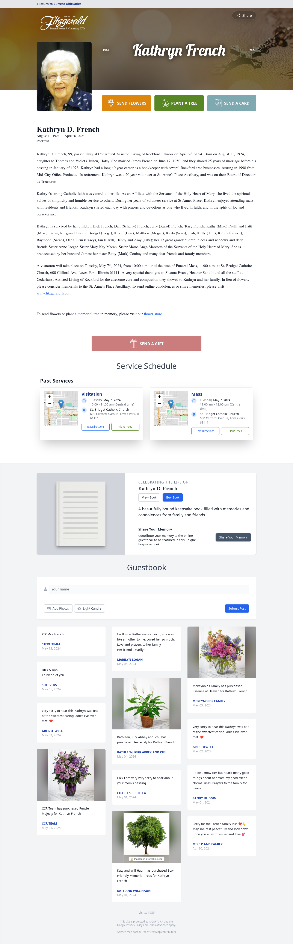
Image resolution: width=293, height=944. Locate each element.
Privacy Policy (134, 925)
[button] (61, 404)
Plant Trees (125, 427)
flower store (153, 313)
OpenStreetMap (151, 932)
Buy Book (172, 497)
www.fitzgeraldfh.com (54, 293)
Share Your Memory (233, 537)
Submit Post (237, 608)
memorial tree (88, 313)
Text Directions (95, 427)
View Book (149, 497)
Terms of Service (158, 925)
